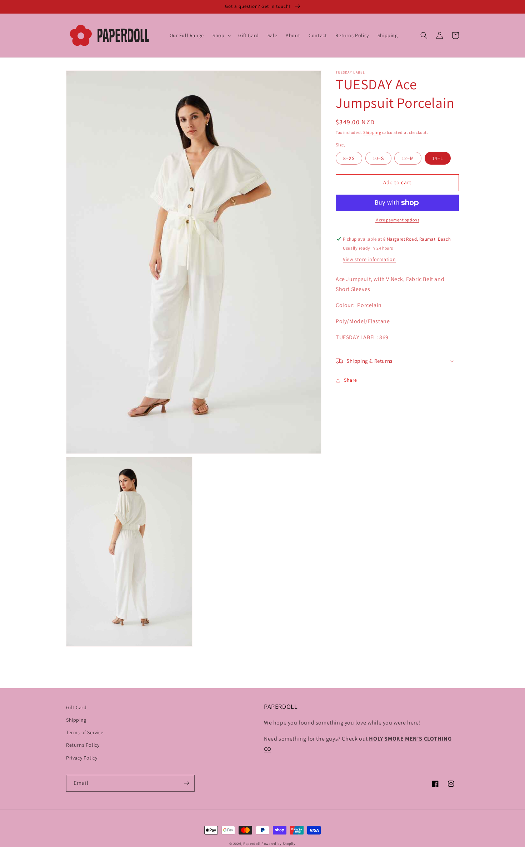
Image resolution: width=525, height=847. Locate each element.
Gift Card (76, 707)
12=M (408, 158)
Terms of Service (85, 732)
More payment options (397, 219)
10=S (378, 158)
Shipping (372, 132)
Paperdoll (251, 843)
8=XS (349, 158)
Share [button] (350, 380)
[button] (221, 35)
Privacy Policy (81, 758)
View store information (369, 259)
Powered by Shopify (278, 843)
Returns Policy (82, 745)
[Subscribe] (186, 783)
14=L (437, 158)
